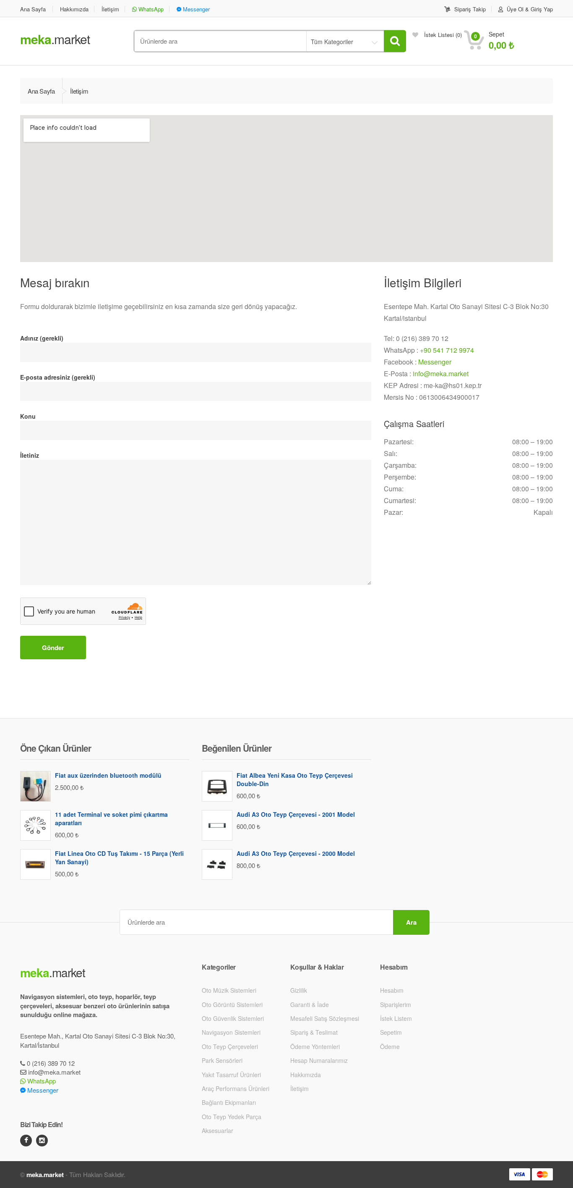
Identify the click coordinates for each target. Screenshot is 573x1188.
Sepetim (391, 1032)
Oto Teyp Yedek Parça (231, 1116)
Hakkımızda (74, 9)
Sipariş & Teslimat (314, 1032)
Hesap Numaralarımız (319, 1060)
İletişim (110, 9)
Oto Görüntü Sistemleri (232, 1004)
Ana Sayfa (33, 9)
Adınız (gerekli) (41, 338)
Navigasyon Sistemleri (231, 1032)
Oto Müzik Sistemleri (229, 990)
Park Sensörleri (222, 1060)
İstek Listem (396, 1018)
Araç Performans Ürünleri (235, 1088)
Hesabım (392, 990)
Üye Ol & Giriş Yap (529, 9)
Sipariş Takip (469, 9)
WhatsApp (150, 9)
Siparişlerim (395, 1004)
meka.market (45, 1174)
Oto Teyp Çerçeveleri (230, 1046)
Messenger (195, 9)
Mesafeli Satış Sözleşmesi (324, 1018)
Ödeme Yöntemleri (315, 1046)
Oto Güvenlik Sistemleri (233, 1018)
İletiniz (29, 455)
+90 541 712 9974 (447, 350)
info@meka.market (441, 373)
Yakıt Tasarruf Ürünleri (231, 1074)
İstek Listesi (442, 35)
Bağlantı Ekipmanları (229, 1102)
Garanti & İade (309, 1004)
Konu (28, 416)
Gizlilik (298, 990)
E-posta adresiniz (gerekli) (57, 377)
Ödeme (390, 1046)
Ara (411, 922)
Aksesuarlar (217, 1130)
